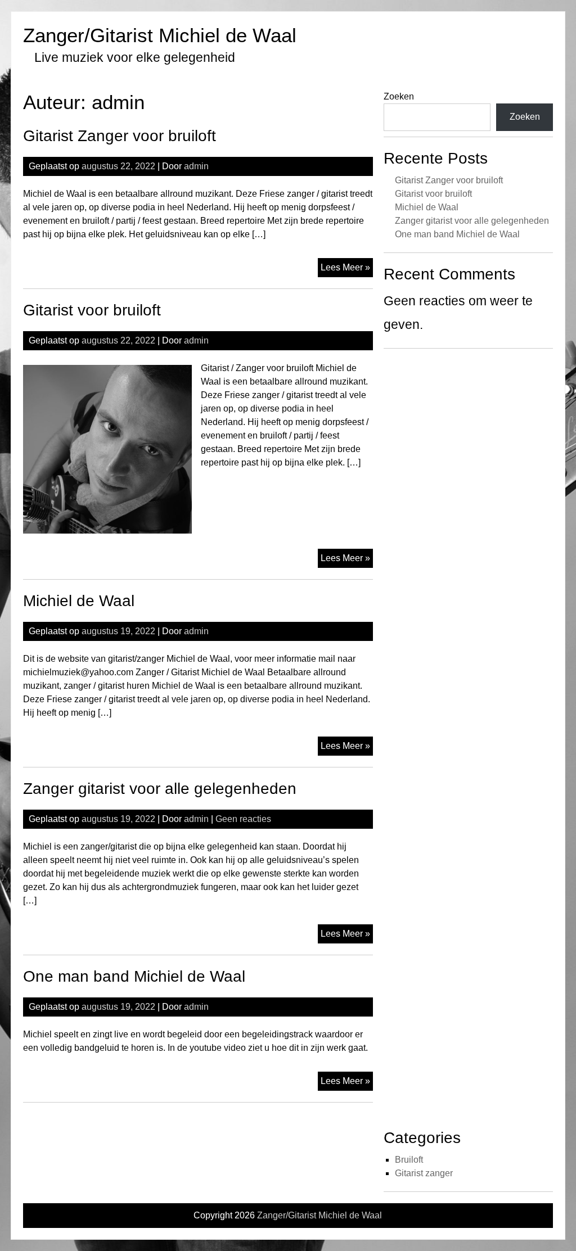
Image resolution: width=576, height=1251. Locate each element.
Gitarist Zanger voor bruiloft (119, 135)
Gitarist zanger (424, 1173)
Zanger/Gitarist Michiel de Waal (159, 35)
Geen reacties (243, 819)
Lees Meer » (347, 269)
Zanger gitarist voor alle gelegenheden (159, 788)
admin (196, 166)
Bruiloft (409, 1159)
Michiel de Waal (78, 600)
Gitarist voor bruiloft (92, 310)
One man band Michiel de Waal (134, 976)
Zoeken (399, 96)
